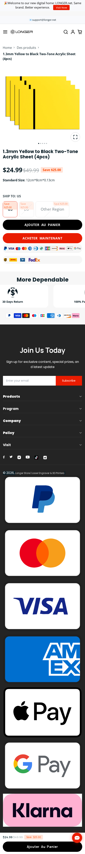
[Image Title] (4, 457)
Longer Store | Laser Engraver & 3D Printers (39, 473)
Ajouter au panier (42, 225)
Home (7, 47)
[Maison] (22, 32)
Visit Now (61, 7)
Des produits (26, 47)
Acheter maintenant (42, 238)
